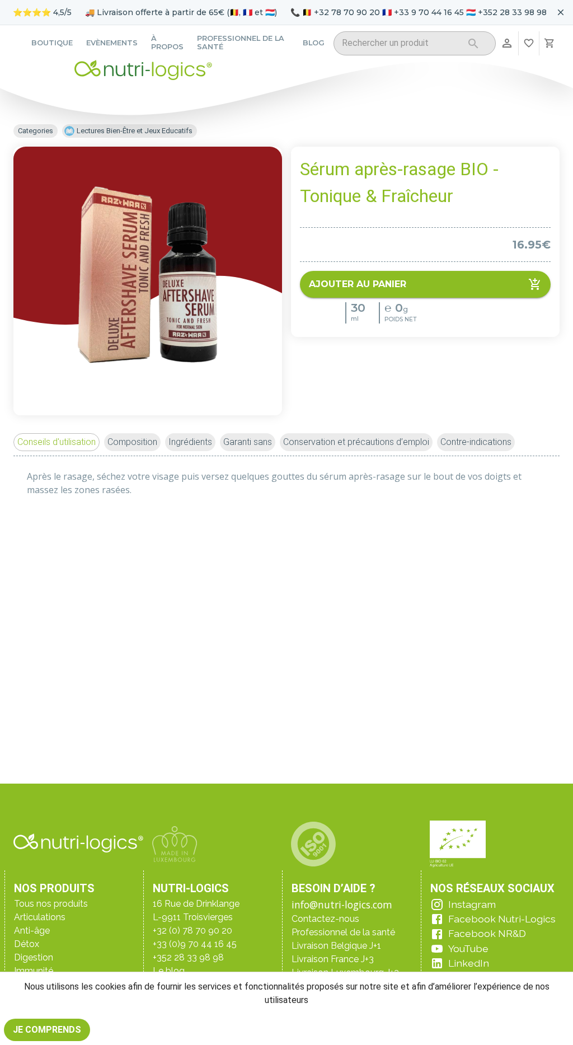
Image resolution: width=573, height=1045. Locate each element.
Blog (314, 43)
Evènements (112, 43)
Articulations (39, 917)
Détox (26, 944)
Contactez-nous (325, 918)
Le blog (169, 971)
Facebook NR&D (487, 933)
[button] (56, 442)
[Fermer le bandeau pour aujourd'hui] (561, 12)
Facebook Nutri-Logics (502, 919)
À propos (167, 42)
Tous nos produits (51, 903)
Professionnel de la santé (240, 42)
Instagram (472, 904)
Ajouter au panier (357, 284)
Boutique (52, 43)
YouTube (468, 948)
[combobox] (400, 45)
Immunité (33, 971)
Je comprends (47, 1029)
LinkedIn (468, 963)
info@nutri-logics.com (342, 904)
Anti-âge (32, 930)
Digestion (33, 957)
